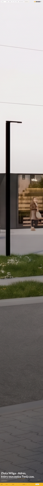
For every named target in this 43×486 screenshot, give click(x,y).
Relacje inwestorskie (21, 1)
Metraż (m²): (24, 484)
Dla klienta (10, 1)
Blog (14, 1)
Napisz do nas (26, 1)
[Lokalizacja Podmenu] (5, 1)
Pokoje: (13, 484)
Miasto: (2, 484)
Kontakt (17, 1)
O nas (12, 1)
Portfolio (7, 1)
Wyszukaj (37, 484)
